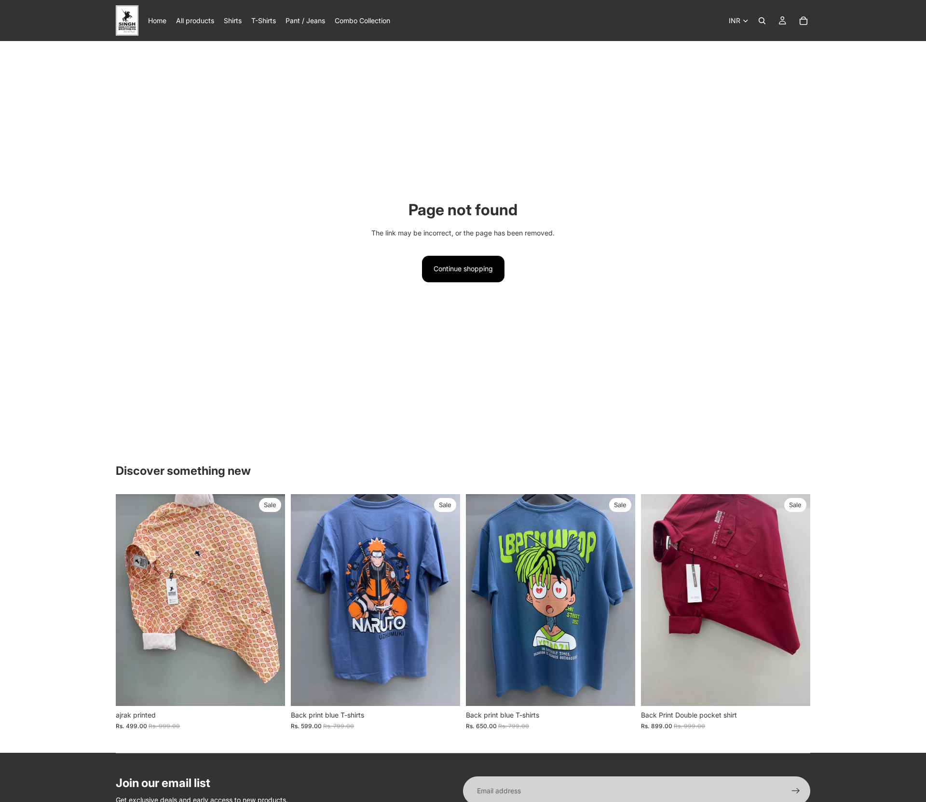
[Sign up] (796, 791)
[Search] (762, 20)
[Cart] (803, 20)
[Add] (270, 691)
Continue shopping (463, 268)
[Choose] (445, 691)
